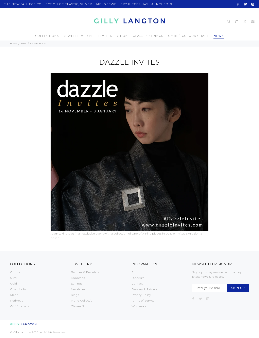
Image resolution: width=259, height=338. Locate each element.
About (136, 272)
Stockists (138, 278)
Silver (13, 278)
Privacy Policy (141, 295)
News (24, 43)
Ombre (15, 272)
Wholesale (139, 306)
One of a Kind (19, 289)
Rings (75, 295)
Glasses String (80, 306)
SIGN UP (238, 288)
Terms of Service (143, 300)
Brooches (78, 278)
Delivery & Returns (144, 289)
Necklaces (78, 289)
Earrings (76, 283)
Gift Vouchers (19, 306)
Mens (14, 295)
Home (13, 43)
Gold (13, 283)
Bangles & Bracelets (85, 272)
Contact (137, 283)
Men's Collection (82, 300)
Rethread (16, 300)
